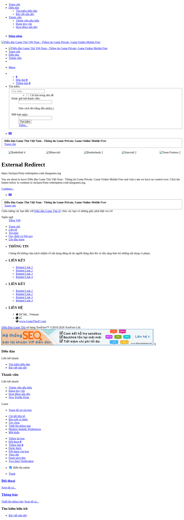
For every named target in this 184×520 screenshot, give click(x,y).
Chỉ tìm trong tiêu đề (41, 95)
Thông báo (23, 83)
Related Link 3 (24, 273)
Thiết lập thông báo (20, 425)
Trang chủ (14, 4)
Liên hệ (13, 229)
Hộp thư (21, 79)
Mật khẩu (14, 432)
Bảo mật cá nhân (18, 419)
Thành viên (15, 17)
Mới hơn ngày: (20, 114)
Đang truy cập (24, 23)
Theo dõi (14, 454)
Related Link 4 (24, 277)
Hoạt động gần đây (27, 27)
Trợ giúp (13, 232)
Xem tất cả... (8, 487)
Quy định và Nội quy (21, 236)
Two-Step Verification (21, 461)
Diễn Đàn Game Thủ (13, 327)
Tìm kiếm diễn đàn (26, 10)
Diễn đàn (14, 7)
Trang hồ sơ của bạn (20, 410)
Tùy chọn (14, 422)
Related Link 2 (24, 267)
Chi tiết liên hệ (17, 416)
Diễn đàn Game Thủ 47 (47, 211)
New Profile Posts (19, 397)
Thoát (12, 473)
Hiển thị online (21, 467)
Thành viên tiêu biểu (27, 20)
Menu (12, 67)
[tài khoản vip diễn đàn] (77, 344)
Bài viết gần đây (25, 14)
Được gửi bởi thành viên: (26, 98)
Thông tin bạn (17, 438)
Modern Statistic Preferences (25, 429)
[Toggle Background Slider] (10, 133)
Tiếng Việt (14, 220)
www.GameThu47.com (32, 321)
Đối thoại (15, 441)
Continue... (7, 188)
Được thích (15, 448)
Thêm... (23, 125)
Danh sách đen (17, 457)
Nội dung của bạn (19, 451)
